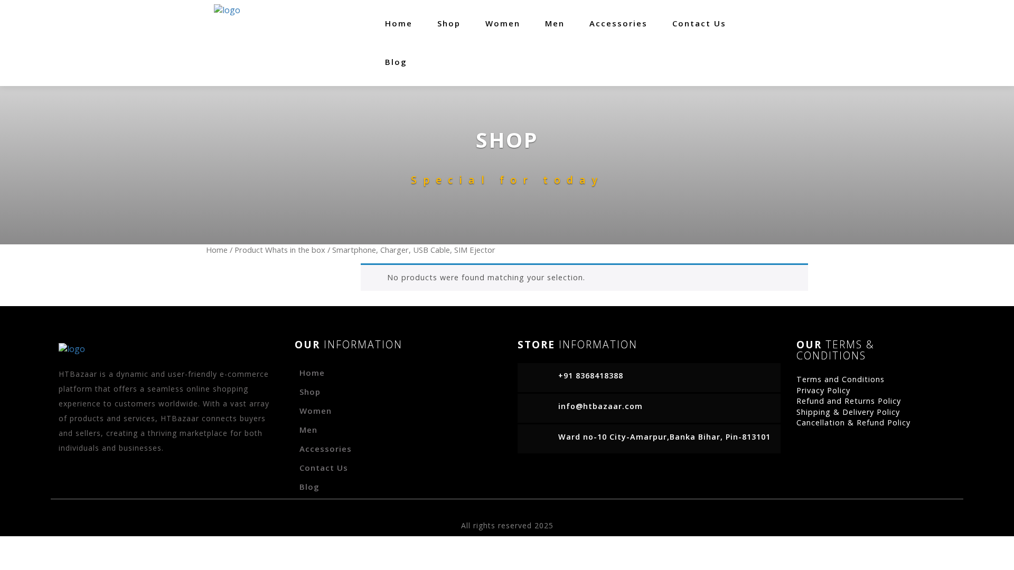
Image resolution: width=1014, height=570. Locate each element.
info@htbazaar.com (600, 406)
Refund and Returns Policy (848, 401)
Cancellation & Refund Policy (853, 422)
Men (555, 23)
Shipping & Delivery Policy (848, 412)
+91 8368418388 (590, 375)
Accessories (618, 23)
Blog (396, 61)
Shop (449, 23)
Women (502, 23)
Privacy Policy (823, 390)
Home (398, 23)
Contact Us (699, 23)
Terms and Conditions (840, 379)
